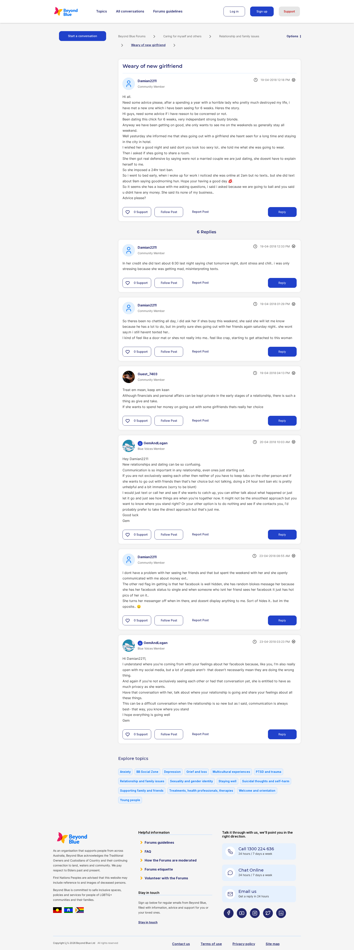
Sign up (261, 11)
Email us (247, 891)
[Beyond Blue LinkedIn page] (281, 921)
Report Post (200, 211)
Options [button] (292, 36)
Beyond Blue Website (72, 838)
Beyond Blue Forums (71, 11)
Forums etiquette (159, 869)
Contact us (181, 944)
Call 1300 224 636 (256, 848)
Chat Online (251, 870)
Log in (234, 11)
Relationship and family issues (239, 36)
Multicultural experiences (231, 771)
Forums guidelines (168, 11)
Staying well (227, 781)
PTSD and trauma (268, 771)
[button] (127, 212)
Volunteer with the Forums (166, 878)
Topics (101, 11)
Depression (172, 771)
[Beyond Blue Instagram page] (254, 921)
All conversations (130, 11)
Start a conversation (82, 36)
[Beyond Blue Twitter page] (268, 921)
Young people (130, 800)
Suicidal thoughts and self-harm (265, 781)
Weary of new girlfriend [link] (148, 45)
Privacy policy (244, 944)
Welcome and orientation (257, 790)
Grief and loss (196, 771)
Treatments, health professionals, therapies (201, 790)
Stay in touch (148, 922)
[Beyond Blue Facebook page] (228, 921)
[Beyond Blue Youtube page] (241, 921)
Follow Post (169, 212)
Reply (282, 212)
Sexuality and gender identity (191, 781)
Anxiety (125, 771)
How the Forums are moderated (170, 860)
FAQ (148, 851)
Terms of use (211, 944)
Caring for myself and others (182, 36)
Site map (273, 944)
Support (289, 11)
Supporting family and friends (141, 790)
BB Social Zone (147, 771)
